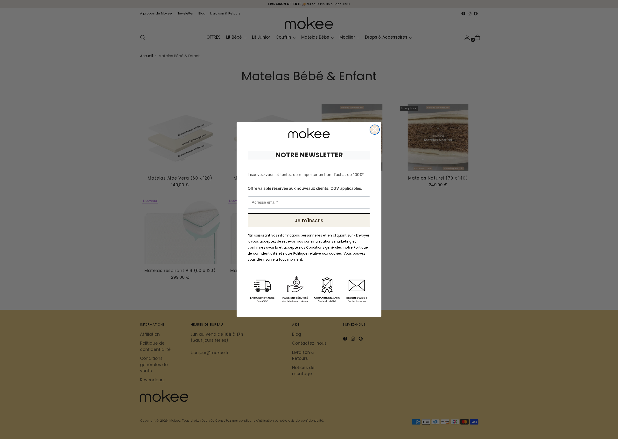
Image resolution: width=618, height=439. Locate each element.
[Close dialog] (374, 129)
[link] (309, 133)
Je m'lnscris (309, 220)
